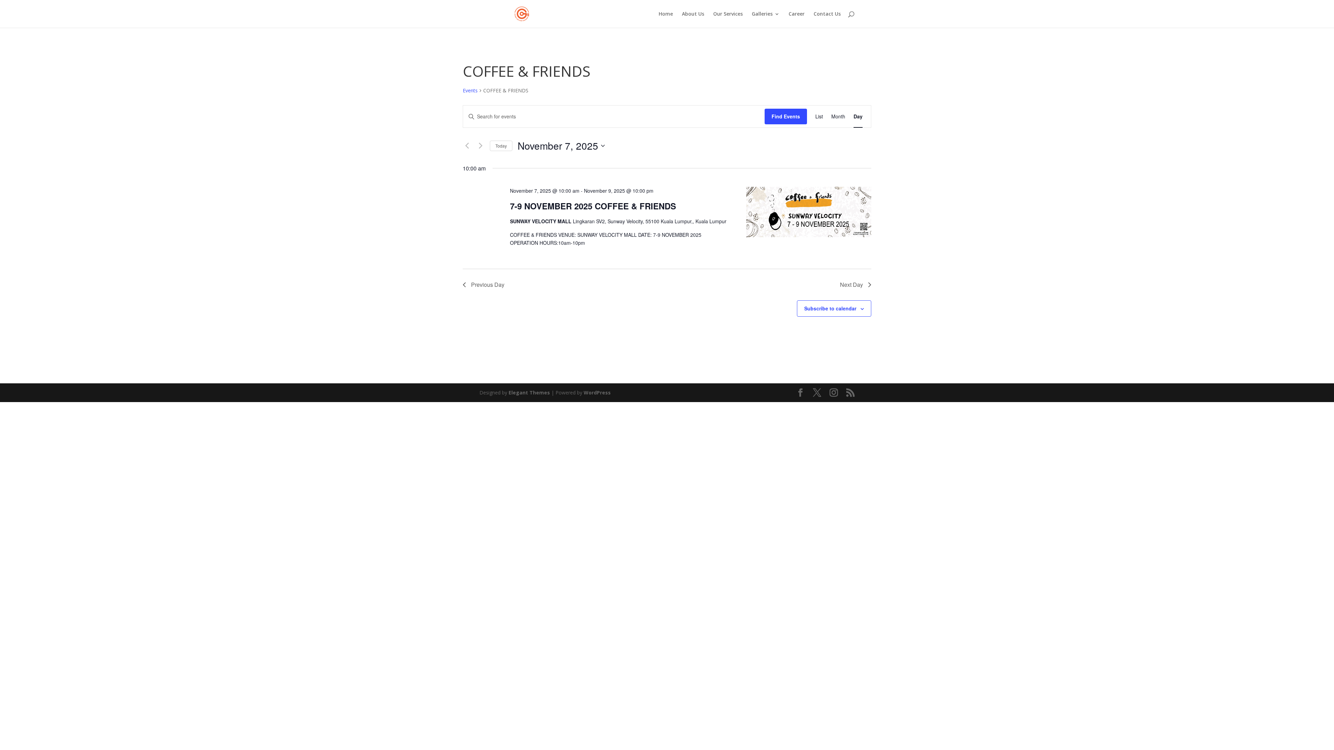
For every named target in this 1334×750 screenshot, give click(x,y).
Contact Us (827, 14)
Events (470, 90)
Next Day (851, 285)
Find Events (786, 116)
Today (501, 146)
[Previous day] (467, 146)
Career (797, 14)
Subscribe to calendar (830, 308)
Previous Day (487, 285)
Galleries (762, 14)
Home (666, 14)
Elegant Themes (529, 392)
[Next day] (480, 146)
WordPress (597, 392)
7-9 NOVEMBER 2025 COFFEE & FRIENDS (593, 206)
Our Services (728, 14)
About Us (693, 14)
